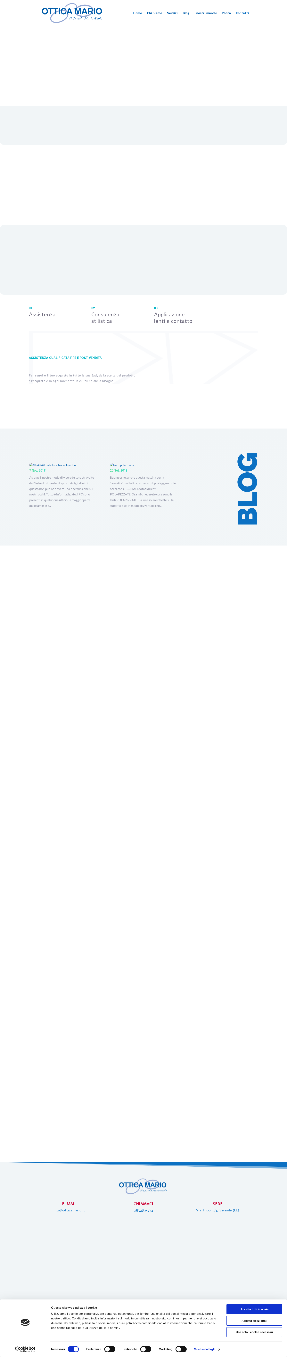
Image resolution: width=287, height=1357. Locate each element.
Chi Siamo (154, 13)
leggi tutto (80, 515)
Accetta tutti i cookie (254, 1309)
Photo (226, 13)
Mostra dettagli (204, 1349)
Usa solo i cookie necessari (254, 1332)
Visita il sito (143, 68)
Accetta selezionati (254, 1320)
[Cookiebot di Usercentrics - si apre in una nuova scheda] (25, 1349)
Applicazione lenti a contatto (173, 318)
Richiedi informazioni (143, 401)
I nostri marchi (205, 13)
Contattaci (219, 212)
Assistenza (42, 314)
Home (137, 13)
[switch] (109, 1349)
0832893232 (143, 1210)
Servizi (172, 13)
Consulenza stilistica (105, 318)
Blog (186, 13)
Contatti (242, 13)
